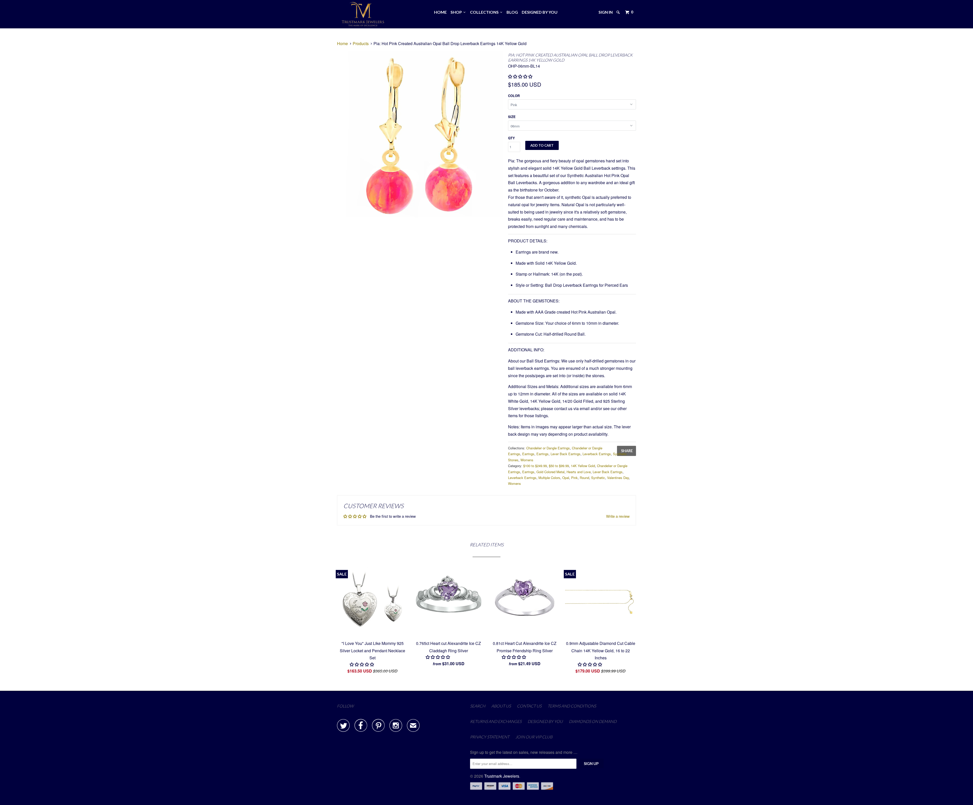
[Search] (618, 12)
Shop (457, 12)
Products (361, 43)
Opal (565, 477)
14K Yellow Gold (583, 465)
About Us (501, 705)
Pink (574, 477)
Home (440, 12)
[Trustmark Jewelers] (363, 14)
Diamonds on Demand (592, 721)
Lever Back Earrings (566, 453)
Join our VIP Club (533, 736)
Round (584, 477)
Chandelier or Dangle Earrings (548, 448)
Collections (485, 12)
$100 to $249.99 (535, 465)
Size (512, 116)
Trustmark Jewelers (501, 776)
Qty (511, 138)
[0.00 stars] (520, 76)
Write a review (618, 516)
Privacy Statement (489, 736)
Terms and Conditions (572, 705)
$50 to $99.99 (559, 465)
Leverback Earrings (597, 453)
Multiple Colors (549, 477)
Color (514, 95)
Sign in (605, 12)
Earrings (528, 453)
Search (477, 705)
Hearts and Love (579, 471)
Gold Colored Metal (550, 471)
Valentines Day (618, 477)
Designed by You (539, 12)
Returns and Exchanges (495, 721)
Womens (526, 459)
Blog (512, 12)
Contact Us (529, 705)
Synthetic (598, 477)
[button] (438, 657)
